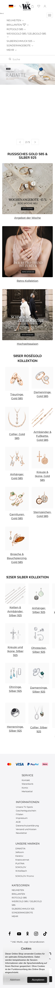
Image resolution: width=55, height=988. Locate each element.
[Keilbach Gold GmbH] (26, 6)
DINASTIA (20, 848)
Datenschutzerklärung (27, 825)
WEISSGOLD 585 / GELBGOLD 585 (26, 33)
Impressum (22, 818)
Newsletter (21, 833)
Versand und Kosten (26, 829)
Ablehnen (15, 980)
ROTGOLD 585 (15, 29)
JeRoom (19, 852)
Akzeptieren (38, 980)
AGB (18, 822)
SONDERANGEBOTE (19, 45)
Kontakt (26, 780)
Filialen (19, 814)
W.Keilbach (21, 871)
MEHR (11, 50)
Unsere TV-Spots (24, 807)
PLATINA (19, 863)
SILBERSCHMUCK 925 (20, 41)
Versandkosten (36, 942)
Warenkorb (27, 784)
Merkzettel (27, 791)
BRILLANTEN (14, 24)
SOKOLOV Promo (24, 876)
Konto (25, 787)
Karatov (19, 856)
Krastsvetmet (22, 859)
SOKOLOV (20, 867)
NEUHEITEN (14, 20)
